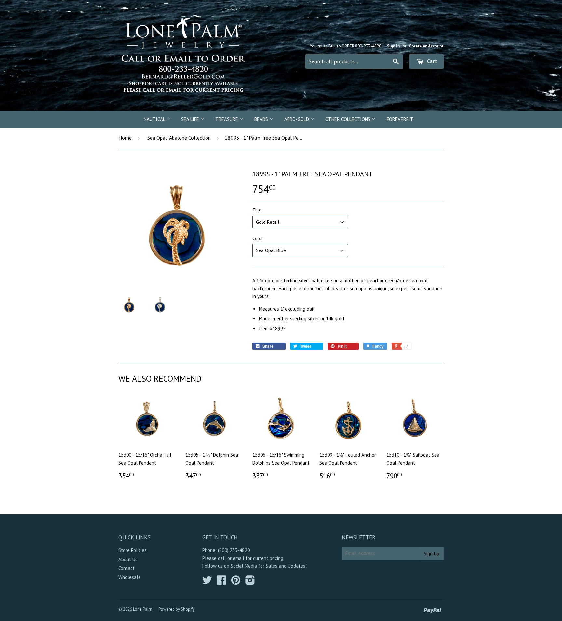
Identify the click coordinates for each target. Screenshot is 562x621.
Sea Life (190, 119)
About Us (128, 559)
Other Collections (348, 119)
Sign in (393, 46)
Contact (126, 568)
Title (256, 210)
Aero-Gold (297, 119)
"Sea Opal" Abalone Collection (178, 137)
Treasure (227, 119)
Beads (261, 119)
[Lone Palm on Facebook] (221, 582)
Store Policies (132, 550)
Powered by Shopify (176, 609)
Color (257, 238)
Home (125, 137)
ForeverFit (400, 119)
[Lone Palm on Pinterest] (236, 582)
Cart (431, 61)
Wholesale (129, 577)
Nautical (155, 119)
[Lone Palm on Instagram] (250, 582)
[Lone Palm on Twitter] (207, 582)
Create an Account (426, 46)
